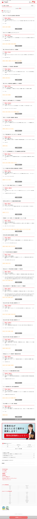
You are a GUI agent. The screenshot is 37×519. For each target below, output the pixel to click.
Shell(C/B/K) (27, 501)
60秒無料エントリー (18, 517)
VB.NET (10, 495)
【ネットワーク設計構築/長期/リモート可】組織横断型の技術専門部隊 (14, 151)
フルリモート (10, 485)
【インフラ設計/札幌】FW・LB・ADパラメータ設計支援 (12, 134)
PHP (7, 446)
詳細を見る (18, 28)
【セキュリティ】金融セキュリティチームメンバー (11, 32)
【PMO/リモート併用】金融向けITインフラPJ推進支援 (11, 100)
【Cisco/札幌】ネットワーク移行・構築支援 (10, 403)
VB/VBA (27, 502)
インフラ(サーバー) (29, 446)
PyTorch (10, 503)
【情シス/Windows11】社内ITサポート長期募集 (10, 49)
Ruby (27, 495)
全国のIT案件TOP (6, 460)
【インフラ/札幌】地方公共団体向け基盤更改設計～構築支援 (12, 168)
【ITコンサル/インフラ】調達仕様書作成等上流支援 (11, 370)
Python (27, 493)
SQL (18, 446)
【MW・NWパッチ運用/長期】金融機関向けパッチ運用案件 (12, 83)
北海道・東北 (27, 485)
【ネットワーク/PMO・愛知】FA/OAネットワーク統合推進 (12, 185)
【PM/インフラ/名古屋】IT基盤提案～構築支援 (10, 117)
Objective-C (10, 502)
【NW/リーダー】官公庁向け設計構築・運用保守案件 (11, 15)
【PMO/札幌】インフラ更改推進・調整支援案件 (10, 66)
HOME (3, 460)
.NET (10, 494)
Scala (10, 501)
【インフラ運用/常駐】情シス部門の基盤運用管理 (11, 386)
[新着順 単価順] (33, 5)
